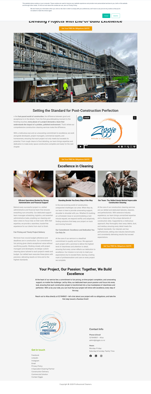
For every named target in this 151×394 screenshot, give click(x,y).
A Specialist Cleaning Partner (43, 369)
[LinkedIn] (96, 357)
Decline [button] (115, 16)
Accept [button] (106, 16)
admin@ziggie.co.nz (97, 340)
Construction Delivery (40, 372)
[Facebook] (90, 357)
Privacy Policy (37, 366)
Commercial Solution (40, 374)
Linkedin (35, 358)
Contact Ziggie (37, 377)
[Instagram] (101, 357)
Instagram (35, 361)
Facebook (35, 355)
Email (34, 363)
